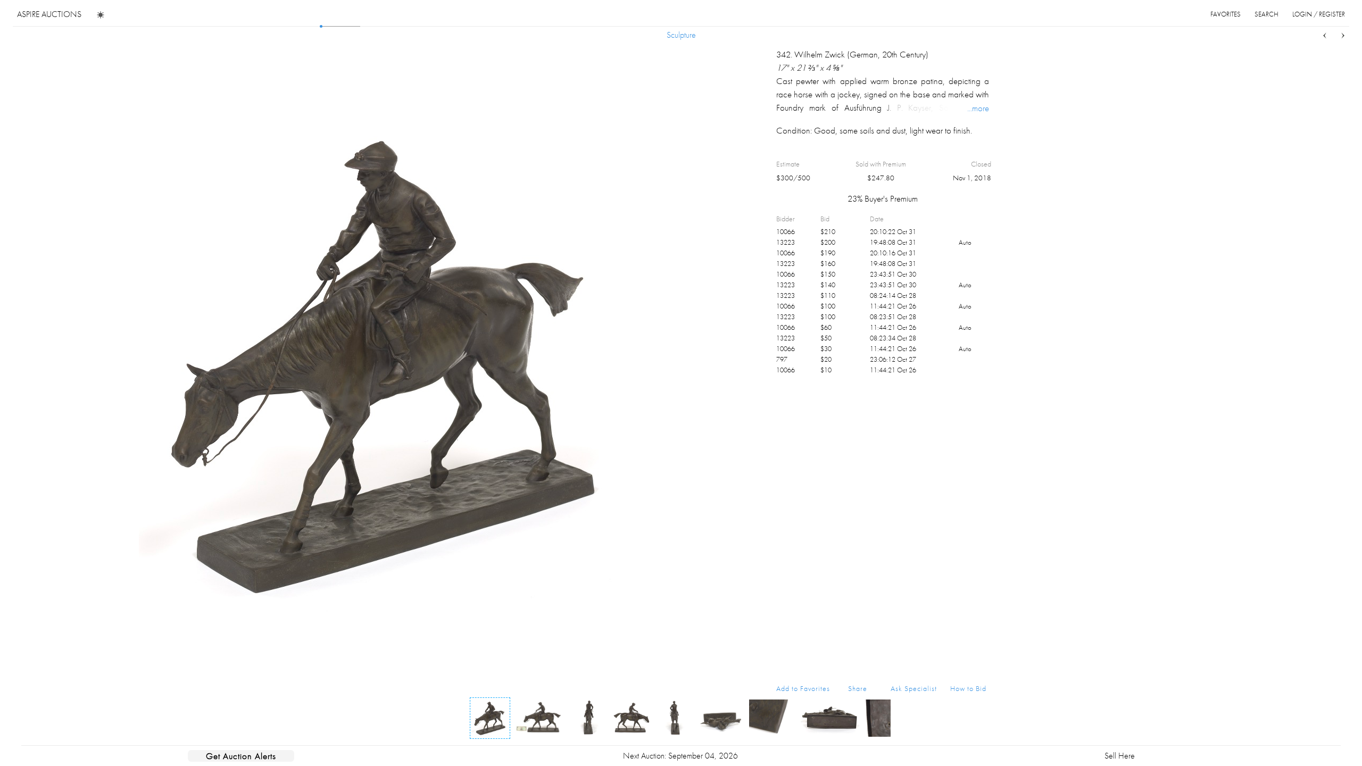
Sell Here (1119, 755)
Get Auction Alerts (241, 756)
